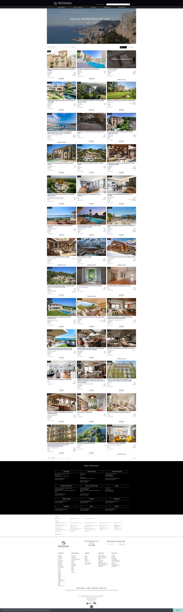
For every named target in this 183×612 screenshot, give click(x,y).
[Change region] (112, 19)
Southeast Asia (60, 585)
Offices (86, 559)
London (72, 561)
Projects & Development (102, 556)
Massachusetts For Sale (73, 525)
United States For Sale (102, 528)
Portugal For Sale (72, 526)
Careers (86, 558)
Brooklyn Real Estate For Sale (59, 525)
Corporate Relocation (116, 561)
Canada (59, 577)
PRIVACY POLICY (103, 588)
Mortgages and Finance (116, 565)
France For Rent (58, 534)
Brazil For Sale (57, 531)
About (86, 555)
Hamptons (60, 556)
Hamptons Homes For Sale (74, 522)
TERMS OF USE (95, 588)
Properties (61, 7)
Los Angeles (60, 558)
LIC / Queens (60, 567)
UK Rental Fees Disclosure (91, 601)
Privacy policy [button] (45, 610)
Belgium (59, 575)
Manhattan (60, 555)
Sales (88, 22)
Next (68, 47)
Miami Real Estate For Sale (103, 522)
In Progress (73, 555)
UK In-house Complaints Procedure (91, 598)
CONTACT (88, 588)
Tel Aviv (72, 570)
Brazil (59, 584)
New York (73, 560)
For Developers (114, 559)
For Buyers (113, 555)
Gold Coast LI (60, 560)
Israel (59, 582)
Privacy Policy (87, 564)
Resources (122, 7)
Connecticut (60, 564)
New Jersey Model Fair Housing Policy (91, 599)
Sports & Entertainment (116, 560)
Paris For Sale (57, 518)
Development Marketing (75, 559)
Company (94, 7)
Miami (59, 559)
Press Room (87, 560)
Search (101, 29)
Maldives (73, 572)
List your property (101, 555)
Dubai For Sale (116, 529)
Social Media (100, 560)
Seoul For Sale (72, 531)
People (86, 556)
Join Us (86, 561)
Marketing (107, 7)
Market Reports (114, 566)
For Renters (114, 558)
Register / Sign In (100, 4)
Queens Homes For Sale (103, 525)
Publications (100, 566)
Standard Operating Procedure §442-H (91, 597)
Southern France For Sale (88, 518)
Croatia (59, 576)
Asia (72, 571)
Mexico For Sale (116, 528)
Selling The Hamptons (102, 562)
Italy (59, 570)
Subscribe (122, 544)
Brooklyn (59, 565)
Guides (113, 562)
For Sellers (113, 556)
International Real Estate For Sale (60, 529)
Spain (59, 572)
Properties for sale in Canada (89, 528)
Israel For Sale (101, 529)
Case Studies (73, 558)
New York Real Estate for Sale (74, 528)
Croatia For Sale (57, 528)
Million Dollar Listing (102, 565)
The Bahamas (60, 579)
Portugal (59, 571)
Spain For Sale (87, 526)
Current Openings (88, 562)
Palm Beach (60, 561)
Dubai (59, 583)
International (73, 556)
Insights (99, 559)
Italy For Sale (57, 526)
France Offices (98, 33)
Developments (77, 7)
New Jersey (60, 562)
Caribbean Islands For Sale (89, 529)
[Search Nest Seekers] (129, 4)
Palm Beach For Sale (117, 522)
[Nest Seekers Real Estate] (62, 3)
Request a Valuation (101, 558)
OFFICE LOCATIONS (80, 588)
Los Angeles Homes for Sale (89, 522)
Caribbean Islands (61, 581)
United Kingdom (61, 566)
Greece (59, 573)
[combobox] (117, 4)
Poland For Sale (87, 531)
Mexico (59, 578)
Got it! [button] (178, 610)
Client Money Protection (91, 600)
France (59, 568)
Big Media (100, 561)
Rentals (94, 22)
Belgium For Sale (116, 526)
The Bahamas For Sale (73, 529)
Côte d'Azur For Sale (73, 518)
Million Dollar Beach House (103, 564)
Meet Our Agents (85, 33)
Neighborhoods (114, 564)
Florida (72, 562)
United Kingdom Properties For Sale (90, 525)
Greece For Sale (101, 526)
